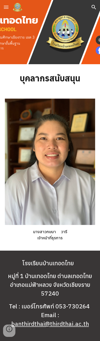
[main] (50, 78)
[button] (6, 7)
